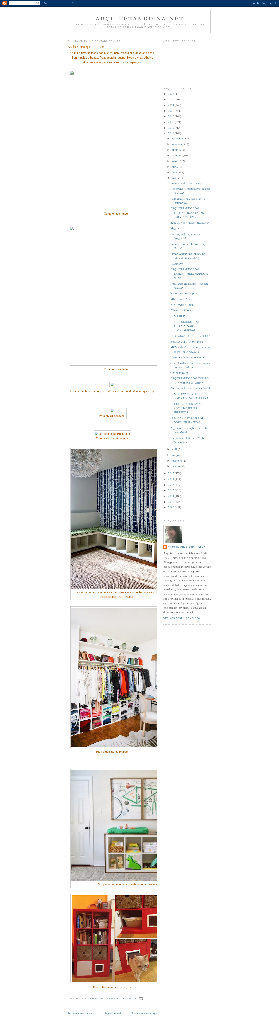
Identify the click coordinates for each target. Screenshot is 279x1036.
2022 (171, 99)
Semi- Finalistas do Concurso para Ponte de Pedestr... (190, 365)
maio (175, 178)
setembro (177, 155)
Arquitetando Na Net (139, 18)
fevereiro (177, 460)
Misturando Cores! (181, 299)
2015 (171, 473)
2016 (171, 133)
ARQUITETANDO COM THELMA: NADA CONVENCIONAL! (184, 326)
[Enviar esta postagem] (141, 998)
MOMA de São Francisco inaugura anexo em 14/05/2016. (190, 349)
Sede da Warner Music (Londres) (189, 222)
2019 (171, 116)
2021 (171, 105)
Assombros (176, 264)
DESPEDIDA (177, 316)
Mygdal (175, 228)
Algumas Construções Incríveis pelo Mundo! (188, 430)
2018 (171, 122)
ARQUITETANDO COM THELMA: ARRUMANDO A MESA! (189, 273)
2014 (171, 479)
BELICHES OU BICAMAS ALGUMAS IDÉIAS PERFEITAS (186, 408)
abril (175, 449)
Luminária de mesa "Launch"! (187, 183)
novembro (178, 144)
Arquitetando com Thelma (186, 547)
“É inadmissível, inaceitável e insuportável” (188, 201)
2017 (171, 128)
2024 (171, 94)
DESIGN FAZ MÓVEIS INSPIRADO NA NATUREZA (189, 396)
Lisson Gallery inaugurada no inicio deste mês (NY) (187, 256)
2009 (171, 507)
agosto (176, 161)
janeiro (176, 466)
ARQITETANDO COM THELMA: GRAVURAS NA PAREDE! (190, 380)
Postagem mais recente (81, 1013)
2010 (171, 502)
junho (175, 172)
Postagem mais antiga (144, 1013)
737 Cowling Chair (181, 305)
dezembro (178, 138)
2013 (171, 485)
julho (175, 167)
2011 (171, 496)
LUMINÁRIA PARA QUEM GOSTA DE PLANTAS (186, 420)
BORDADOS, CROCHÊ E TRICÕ (190, 336)
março (175, 455)
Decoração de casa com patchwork (190, 388)
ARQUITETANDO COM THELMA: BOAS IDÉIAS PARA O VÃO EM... (187, 212)
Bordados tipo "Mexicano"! (186, 341)
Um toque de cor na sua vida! (187, 357)
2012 (171, 490)
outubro (177, 150)
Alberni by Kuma (180, 310)
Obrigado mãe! (179, 373)
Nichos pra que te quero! (184, 293)
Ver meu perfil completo (181, 618)
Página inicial (113, 1013)
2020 (171, 111)
